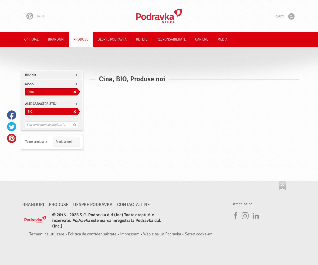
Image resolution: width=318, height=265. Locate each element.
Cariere (201, 39)
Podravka (159, 16)
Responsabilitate (171, 39)
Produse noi (63, 142)
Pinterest (11, 138)
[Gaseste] (291, 16)
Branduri (56, 39)
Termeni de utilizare (46, 234)
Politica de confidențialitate (92, 234)
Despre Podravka (112, 39)
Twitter (11, 126)
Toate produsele (36, 142)
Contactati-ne (133, 204)
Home (34, 39)
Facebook (11, 115)
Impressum (129, 234)
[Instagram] (245, 215)
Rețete (141, 39)
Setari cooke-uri (199, 234)
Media (222, 39)
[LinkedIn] (255, 215)
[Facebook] (235, 215)
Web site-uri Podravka (162, 234)
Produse (81, 39)
